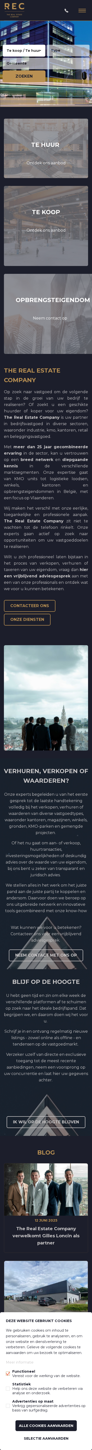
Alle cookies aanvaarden (46, 1425)
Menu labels (82, 10)
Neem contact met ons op (46, 955)
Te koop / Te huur (23, 50)
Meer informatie (20, 1362)
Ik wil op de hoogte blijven (46, 1122)
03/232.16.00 (66, 11)
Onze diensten (27, 619)
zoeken (24, 76)
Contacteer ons (29, 605)
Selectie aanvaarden (46, 1438)
